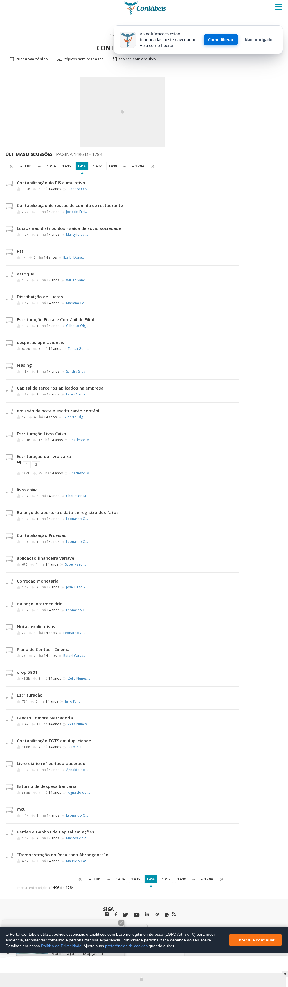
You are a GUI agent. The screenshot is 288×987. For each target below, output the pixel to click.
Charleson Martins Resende (80, 440)
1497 (97, 165)
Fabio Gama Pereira (77, 394)
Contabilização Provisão (42, 535)
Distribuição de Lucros (40, 296)
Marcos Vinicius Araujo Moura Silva (77, 838)
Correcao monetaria (37, 581)
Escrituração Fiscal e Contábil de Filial (55, 319)
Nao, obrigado (259, 39)
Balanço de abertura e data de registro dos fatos (68, 512)
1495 (66, 165)
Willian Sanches (77, 280)
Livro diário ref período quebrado (51, 763)
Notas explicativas (36, 626)
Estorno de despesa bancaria (46, 786)
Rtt (20, 251)
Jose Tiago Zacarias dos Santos (77, 587)
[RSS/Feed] (173, 914)
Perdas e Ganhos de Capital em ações (55, 832)
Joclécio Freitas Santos (77, 212)
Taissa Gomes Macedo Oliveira (79, 349)
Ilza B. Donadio (74, 257)
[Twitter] (125, 915)
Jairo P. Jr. (72, 701)
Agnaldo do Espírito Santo (77, 770)
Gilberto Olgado (77, 326)
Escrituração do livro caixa (44, 456)
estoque (25, 274)
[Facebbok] (116, 914)
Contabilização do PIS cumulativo (51, 182)
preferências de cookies (126, 946)
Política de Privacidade (61, 946)
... (39, 165)
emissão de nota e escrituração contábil (58, 411)
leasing (24, 365)
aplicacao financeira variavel (46, 558)
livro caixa (27, 489)
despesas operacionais (40, 342)
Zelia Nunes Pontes (79, 679)
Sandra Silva (75, 372)
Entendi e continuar (255, 940)
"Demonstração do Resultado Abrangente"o (63, 854)
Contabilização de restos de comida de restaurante (70, 205)
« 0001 (26, 165)
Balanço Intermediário (40, 603)
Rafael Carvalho (74, 656)
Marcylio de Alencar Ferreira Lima (77, 235)
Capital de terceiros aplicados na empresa (60, 388)
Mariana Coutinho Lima (77, 303)
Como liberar (220, 39)
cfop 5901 (27, 672)
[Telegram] (157, 915)
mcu (21, 809)
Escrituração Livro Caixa (41, 433)
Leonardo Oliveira (77, 519)
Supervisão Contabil (76, 564)
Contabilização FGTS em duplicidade (54, 740)
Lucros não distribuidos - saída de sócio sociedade (69, 228)
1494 (51, 165)
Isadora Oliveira (79, 189)
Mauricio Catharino (77, 861)
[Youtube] (136, 915)
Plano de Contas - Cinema (43, 649)
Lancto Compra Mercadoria (45, 718)
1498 (113, 165)
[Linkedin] (147, 914)
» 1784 (138, 165)
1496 (82, 165)
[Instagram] (107, 914)
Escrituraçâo (30, 695)
